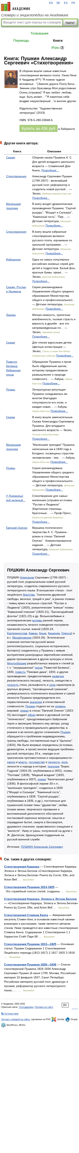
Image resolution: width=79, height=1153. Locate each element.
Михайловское (22, 637)
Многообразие (16, 663)
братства (29, 594)
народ (11, 762)
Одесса (66, 633)
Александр (27, 577)
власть (22, 762)
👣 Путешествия (9, 1013)
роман (24, 710)
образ (31, 714)
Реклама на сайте (44, 1007)
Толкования (39, 33)
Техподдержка (26, 1007)
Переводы (21, 40)
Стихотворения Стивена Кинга (26, 915)
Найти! (70, 22)
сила (52, 684)
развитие (58, 676)
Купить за (38, 128)
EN (51, 3)
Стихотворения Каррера (21, 866)
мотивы (37, 620)
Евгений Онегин (16, 527)
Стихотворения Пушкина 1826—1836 (30, 964)
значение (36, 702)
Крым (42, 633)
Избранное (13, 259)
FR (73, 3)
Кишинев (54, 633)
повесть (20, 672)
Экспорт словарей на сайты (15, 1019)
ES (66, 3)
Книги (58, 40)
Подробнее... (50, 170)
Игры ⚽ (57, 47)
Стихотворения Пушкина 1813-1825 (29, 887)
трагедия (54, 766)
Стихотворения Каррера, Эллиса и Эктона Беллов (40, 898)
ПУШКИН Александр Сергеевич (42, 846)
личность (54, 762)
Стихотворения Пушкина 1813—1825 (30, 944)
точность (13, 684)
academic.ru (15, 6)
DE (58, 3)
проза (39, 667)
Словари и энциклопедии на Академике (34, 15)
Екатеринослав (17, 633)
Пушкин (30, 706)
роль (65, 762)
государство (37, 762)
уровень (60, 706)
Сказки (10, 157)
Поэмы (10, 389)
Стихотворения (16, 176)
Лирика (11, 315)
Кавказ (33, 633)
